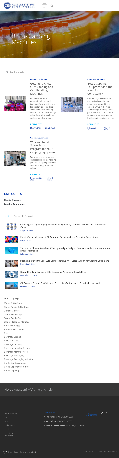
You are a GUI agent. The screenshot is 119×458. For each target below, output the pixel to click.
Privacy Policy (101, 451)
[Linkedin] (106, 413)
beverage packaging (14, 355)
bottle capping (11, 370)
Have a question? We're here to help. (29, 389)
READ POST (35, 124)
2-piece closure (12, 310)
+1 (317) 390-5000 (65, 417)
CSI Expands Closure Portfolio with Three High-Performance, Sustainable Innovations (61, 283)
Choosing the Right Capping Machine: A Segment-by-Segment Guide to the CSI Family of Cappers (63, 226)
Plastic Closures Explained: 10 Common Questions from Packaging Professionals (59, 237)
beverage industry (13, 344)
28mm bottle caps (13, 314)
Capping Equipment (39, 79)
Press (6, 417)
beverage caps (11, 340)
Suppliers (7, 429)
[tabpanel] (59, 256)
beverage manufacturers (16, 352)
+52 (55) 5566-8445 (76, 425)
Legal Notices (112, 451)
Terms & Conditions (88, 451)
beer (6, 333)
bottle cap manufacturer (16, 366)
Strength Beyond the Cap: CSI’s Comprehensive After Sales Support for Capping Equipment (64, 260)
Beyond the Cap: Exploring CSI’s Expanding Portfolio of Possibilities (53, 272)
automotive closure (13, 329)
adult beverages (12, 325)
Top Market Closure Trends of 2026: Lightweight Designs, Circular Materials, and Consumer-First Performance (65, 249)
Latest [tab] (6, 216)
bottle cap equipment (15, 363)
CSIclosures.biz (10, 425)
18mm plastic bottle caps (16, 307)
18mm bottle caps (13, 303)
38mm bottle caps (13, 318)
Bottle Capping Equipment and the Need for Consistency (99, 88)
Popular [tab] (17, 216)
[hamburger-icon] (44, 3)
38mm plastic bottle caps (16, 322)
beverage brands (12, 337)
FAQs (6, 421)
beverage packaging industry (18, 359)
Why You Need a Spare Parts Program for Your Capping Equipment (43, 147)
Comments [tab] (29, 216)
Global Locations (10, 413)
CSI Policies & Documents (9, 434)
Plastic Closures (12, 200)
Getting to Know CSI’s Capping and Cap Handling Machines (41, 88)
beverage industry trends (17, 348)
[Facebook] (102, 413)
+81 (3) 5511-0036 (64, 421)
